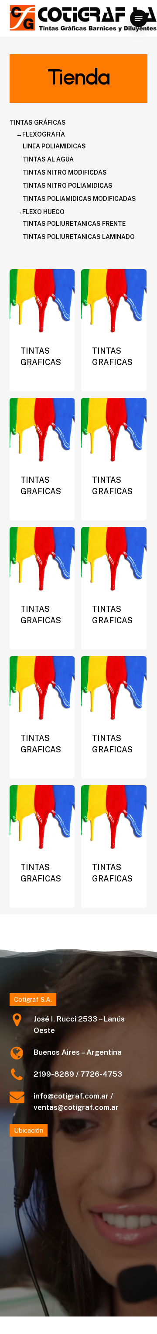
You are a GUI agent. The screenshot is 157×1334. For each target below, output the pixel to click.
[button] (138, 18)
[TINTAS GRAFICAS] (42, 302)
